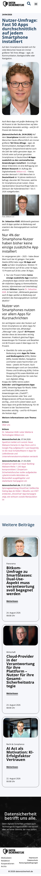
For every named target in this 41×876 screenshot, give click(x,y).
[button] (36, 4)
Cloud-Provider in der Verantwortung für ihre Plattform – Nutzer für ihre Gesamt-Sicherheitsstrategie (20, 671)
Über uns (6, 424)
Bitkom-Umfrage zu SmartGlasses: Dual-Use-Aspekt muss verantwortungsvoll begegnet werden (20, 580)
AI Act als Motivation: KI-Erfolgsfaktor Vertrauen (20, 754)
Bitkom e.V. (21, 171)
